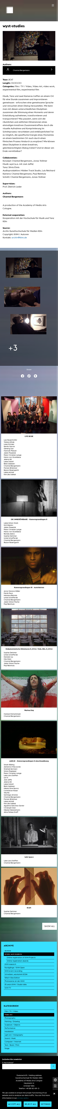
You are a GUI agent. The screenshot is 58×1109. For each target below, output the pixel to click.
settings (45, 1104)
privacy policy (23, 1098)
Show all (49, 926)
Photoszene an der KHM (14, 981)
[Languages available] (55, 1080)
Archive (8, 951)
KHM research (10, 964)
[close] (54, 1093)
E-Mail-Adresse (8, 1063)
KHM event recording (13, 971)
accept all (14, 1104)
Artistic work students (13, 954)
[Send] (53, 1066)
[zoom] (24, 268)
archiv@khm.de (19, 237)
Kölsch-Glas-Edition (12, 978)
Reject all (30, 1104)
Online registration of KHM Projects (21, 957)
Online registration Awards (17, 961)
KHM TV (8, 988)
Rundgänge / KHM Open (15, 968)
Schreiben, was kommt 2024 (16, 974)
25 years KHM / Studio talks (16, 984)
